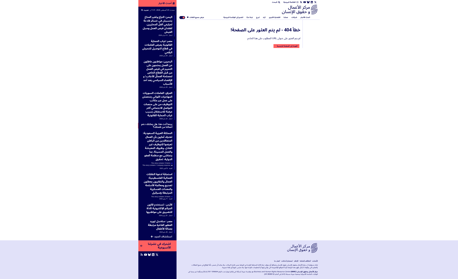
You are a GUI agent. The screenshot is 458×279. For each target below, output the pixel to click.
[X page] (315, 2)
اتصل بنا (277, 261)
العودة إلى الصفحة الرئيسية (287, 46)
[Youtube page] (304, 2)
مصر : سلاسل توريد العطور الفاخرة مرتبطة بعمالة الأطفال (160, 225)
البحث (275, 2)
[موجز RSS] (301, 2)
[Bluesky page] (308, 2)
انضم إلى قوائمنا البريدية (233, 17)
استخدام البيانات (287, 261)
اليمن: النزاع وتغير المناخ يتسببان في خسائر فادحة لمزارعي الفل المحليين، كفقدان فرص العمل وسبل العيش (157, 24)
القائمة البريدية (289, 2)
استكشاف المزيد (163, 236)
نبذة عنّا (250, 17)
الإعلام (296, 261)
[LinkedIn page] (311, 2)
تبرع (258, 17)
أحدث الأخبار (305, 17)
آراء (264, 17)
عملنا (286, 17)
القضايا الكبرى (274, 17)
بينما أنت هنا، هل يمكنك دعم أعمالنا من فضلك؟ (156, 126)
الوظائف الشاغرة (305, 261)
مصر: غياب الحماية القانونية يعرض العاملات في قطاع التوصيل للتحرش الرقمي (157, 47)
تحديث (146, 10)
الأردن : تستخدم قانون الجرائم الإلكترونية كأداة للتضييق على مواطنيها (159, 208)
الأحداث (315, 261)
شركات (294, 17)
